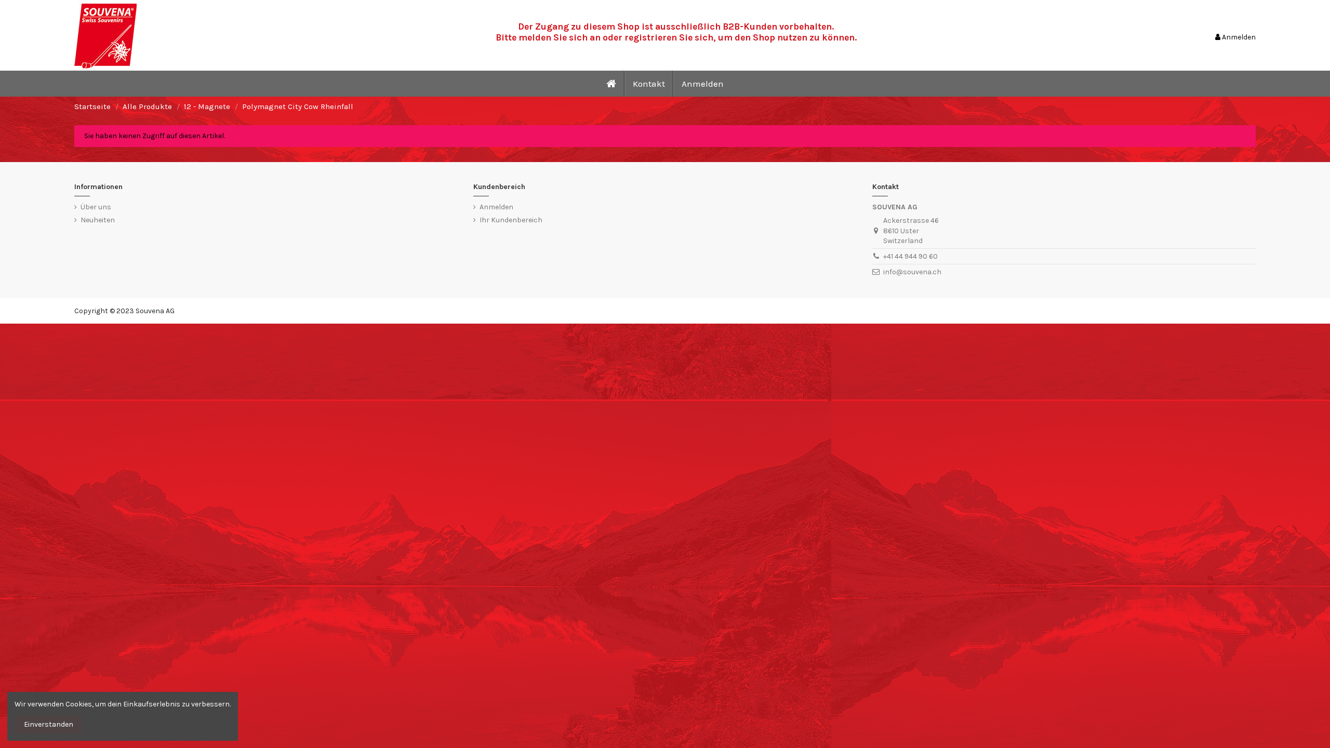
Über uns (96, 207)
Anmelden (496, 207)
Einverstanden (48, 724)
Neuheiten (98, 220)
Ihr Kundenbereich (511, 220)
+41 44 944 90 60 (910, 256)
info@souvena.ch (912, 272)
